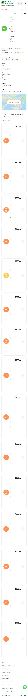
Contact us (5, 675)
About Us (5, 662)
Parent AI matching (7, 688)
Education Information (8, 665)
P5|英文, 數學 (11, 13)
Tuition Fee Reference (8, 681)
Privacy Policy (6, 685)
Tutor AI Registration (8, 691)
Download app (6, 678)
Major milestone (6, 672)
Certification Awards (8, 669)
